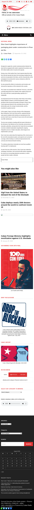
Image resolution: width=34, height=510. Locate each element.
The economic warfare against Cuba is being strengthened (15, 493)
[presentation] (5, 374)
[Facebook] (17, 1)
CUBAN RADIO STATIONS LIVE (21, 27)
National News (6, 41)
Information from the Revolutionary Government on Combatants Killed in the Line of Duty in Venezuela (16, 490)
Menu (6, 35)
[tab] (5, 374)
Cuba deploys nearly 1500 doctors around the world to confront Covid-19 (16, 205)
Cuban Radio (7, 53)
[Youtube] (19, 1)
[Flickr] (26, 1)
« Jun (2, 472)
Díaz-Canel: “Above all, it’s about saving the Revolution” (14, 481)
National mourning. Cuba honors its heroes (11, 487)
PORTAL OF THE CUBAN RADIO (11, 12)
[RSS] (29, 1)
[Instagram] (24, 1)
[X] (22, 1)
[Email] (31, 1)
